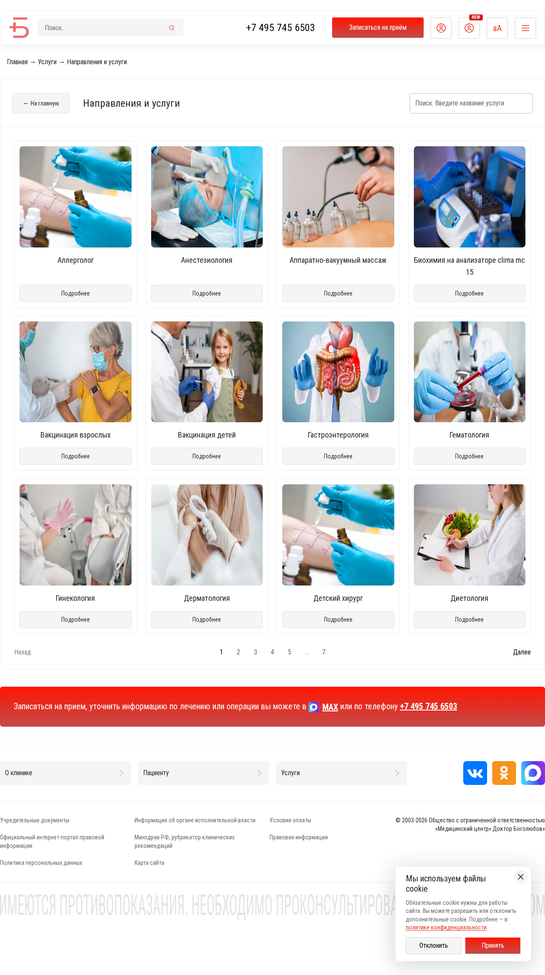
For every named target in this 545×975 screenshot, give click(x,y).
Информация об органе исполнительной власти (195, 820)
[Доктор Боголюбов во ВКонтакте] (475, 773)
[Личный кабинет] (441, 28)
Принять (493, 945)
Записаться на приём (378, 27)
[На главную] (19, 27)
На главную (41, 103)
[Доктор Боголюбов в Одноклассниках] (504, 773)
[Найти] (171, 28)
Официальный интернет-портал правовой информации (52, 841)
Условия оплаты (290, 820)
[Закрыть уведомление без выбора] (521, 877)
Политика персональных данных (41, 862)
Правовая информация (299, 837)
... (307, 652)
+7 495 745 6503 (280, 28)
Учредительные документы (34, 820)
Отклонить (433, 945)
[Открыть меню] (525, 28)
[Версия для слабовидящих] (497, 28)
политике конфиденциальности (446, 927)
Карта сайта (149, 862)
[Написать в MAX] (533, 773)
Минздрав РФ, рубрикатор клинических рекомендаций (185, 841)
